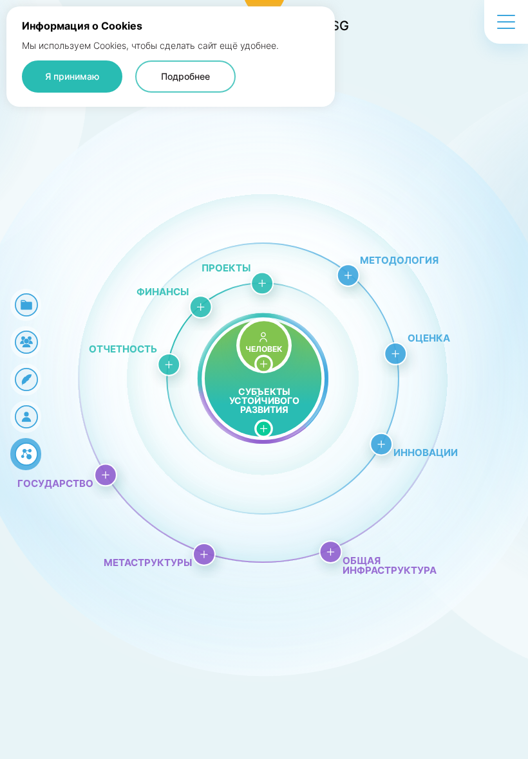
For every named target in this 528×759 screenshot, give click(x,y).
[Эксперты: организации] (25, 379)
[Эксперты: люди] (25, 417)
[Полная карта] (25, 454)
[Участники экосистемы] (25, 342)
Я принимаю (72, 76)
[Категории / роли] (25, 305)
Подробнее (185, 76)
